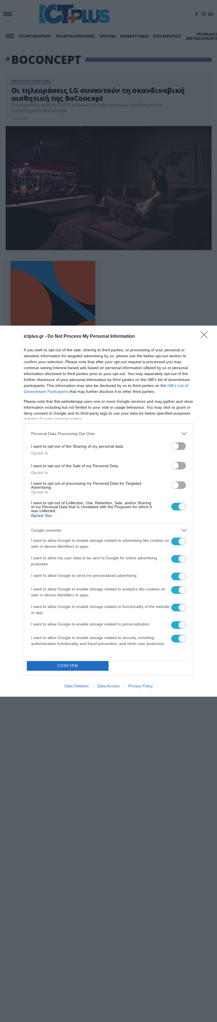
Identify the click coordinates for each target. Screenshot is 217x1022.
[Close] (206, 336)
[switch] (178, 446)
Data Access (108, 686)
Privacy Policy (140, 686)
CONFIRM (67, 666)
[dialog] (108, 511)
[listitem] (108, 434)
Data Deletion (76, 686)
